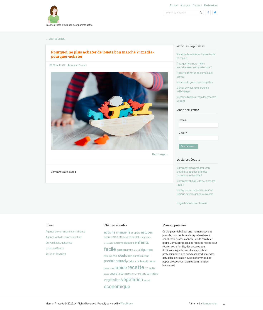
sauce (106, 274)
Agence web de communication (63, 237)
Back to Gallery (55, 38)
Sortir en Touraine (56, 253)
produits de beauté (137, 261)
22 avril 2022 (59, 65)
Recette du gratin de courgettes (195, 82)
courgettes (145, 237)
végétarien (132, 279)
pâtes (152, 261)
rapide (120, 267)
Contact (197, 5)
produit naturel (115, 261)
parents (137, 255)
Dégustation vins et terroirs (192, 203)
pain (130, 255)
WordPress (126, 303)
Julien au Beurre (55, 248)
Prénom (183, 120)
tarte (120, 273)
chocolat (134, 237)
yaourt (147, 280)
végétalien (112, 280)
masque (108, 256)
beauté (108, 237)
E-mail (183, 133)
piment (145, 256)
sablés (151, 268)
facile (110, 249)
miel (115, 255)
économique (117, 286)
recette (136, 267)
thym (135, 274)
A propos (185, 5)
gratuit (136, 250)
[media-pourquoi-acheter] (109, 111)
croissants (108, 243)
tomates (152, 273)
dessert (129, 242)
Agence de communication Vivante (65, 231)
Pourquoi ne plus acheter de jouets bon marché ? (95, 52)
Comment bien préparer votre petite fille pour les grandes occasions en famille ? (194, 172)
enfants (142, 242)
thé (139, 273)
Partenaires (210, 5)
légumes (146, 250)
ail (132, 232)
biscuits (118, 237)
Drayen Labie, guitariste (59, 242)
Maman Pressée (78, 65)
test (126, 273)
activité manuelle (117, 232)
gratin (129, 250)
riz (146, 268)
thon (130, 273)
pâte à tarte (109, 268)
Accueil (174, 5)
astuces (147, 232)
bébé (125, 237)
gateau (121, 250)
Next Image (160, 154)
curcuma (118, 242)
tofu (144, 273)
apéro (137, 232)
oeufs (122, 256)
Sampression (209, 303)
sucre (113, 273)
